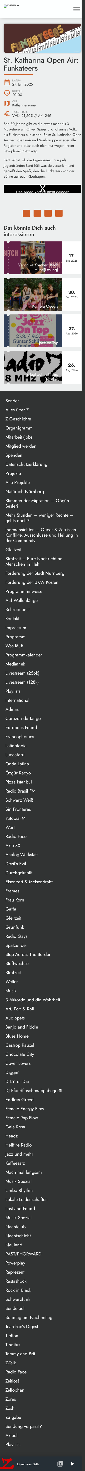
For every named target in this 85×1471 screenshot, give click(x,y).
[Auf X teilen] (37, 213)
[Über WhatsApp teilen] (48, 213)
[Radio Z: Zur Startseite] (37, 9)
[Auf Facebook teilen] (26, 213)
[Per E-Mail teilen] (59, 213)
